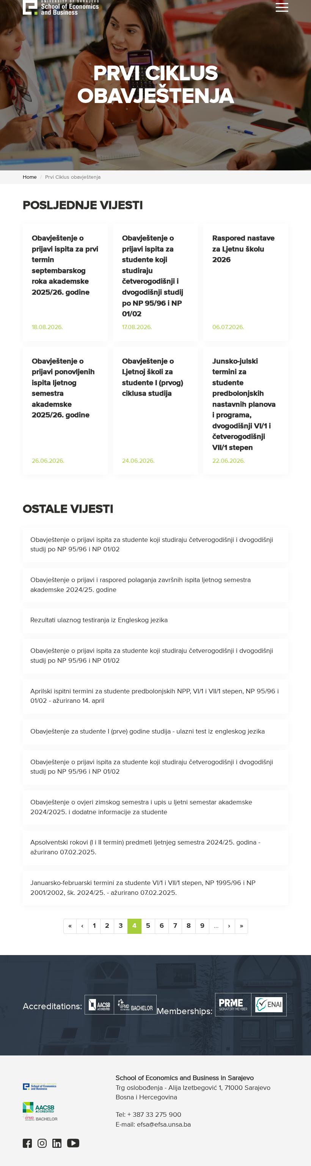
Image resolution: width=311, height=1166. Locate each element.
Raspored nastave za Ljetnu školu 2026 (243, 249)
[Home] (61, 7)
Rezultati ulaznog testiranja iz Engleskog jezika (99, 620)
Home (30, 177)
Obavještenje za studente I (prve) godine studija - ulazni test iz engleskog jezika (147, 731)
